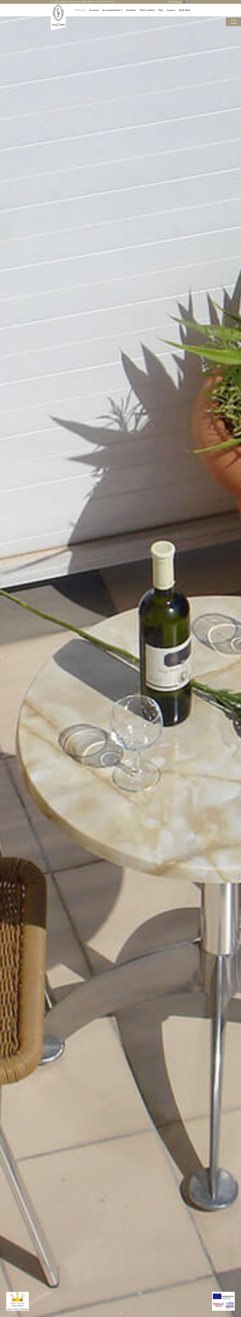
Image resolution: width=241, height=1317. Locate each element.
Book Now (184, 10)
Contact (171, 10)
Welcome (80, 10)
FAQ (160, 10)
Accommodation (111, 10)
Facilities (131, 10)
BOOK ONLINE (233, 22)
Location (94, 10)
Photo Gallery (147, 10)
